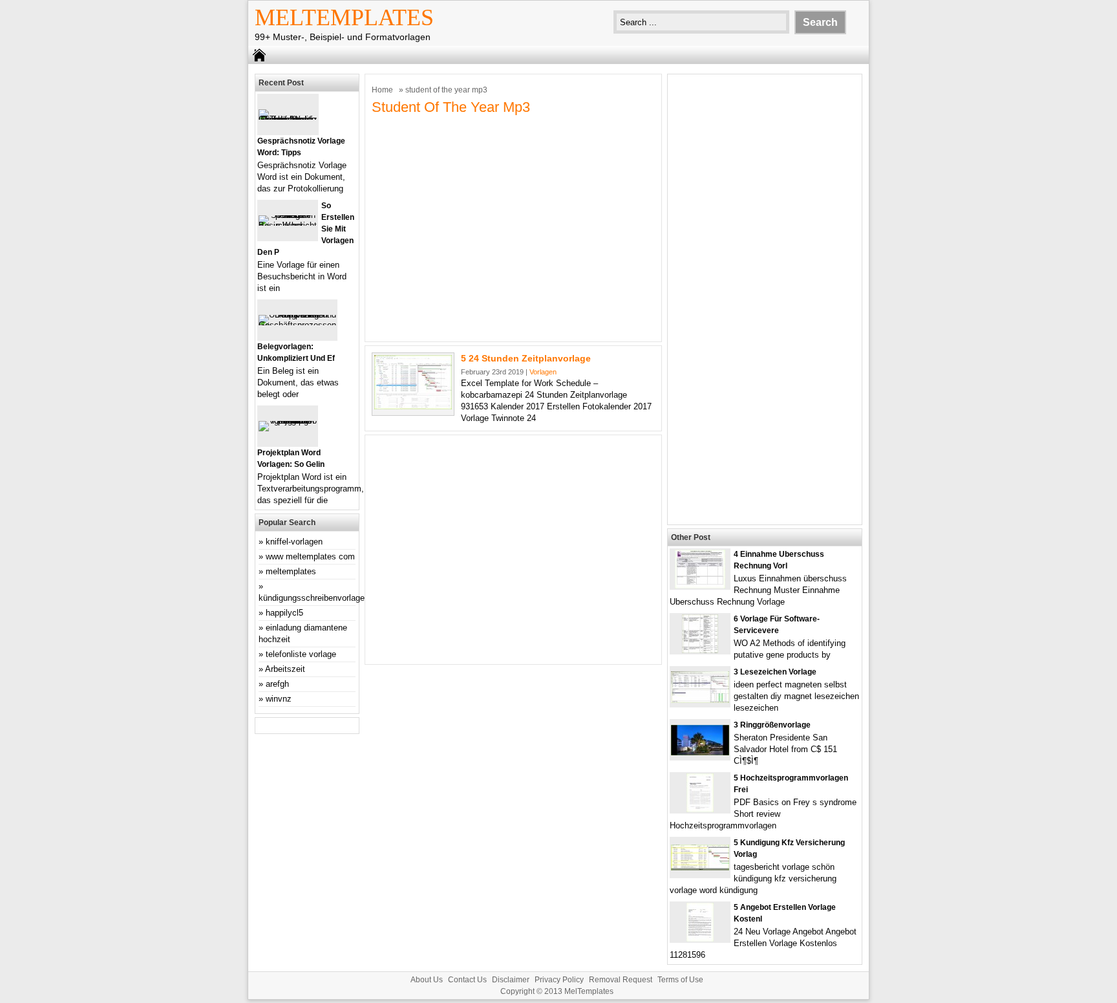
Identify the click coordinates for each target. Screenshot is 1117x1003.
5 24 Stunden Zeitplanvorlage (526, 358)
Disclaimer (510, 979)
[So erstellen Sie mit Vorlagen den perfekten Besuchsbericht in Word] (288, 225)
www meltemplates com (310, 556)
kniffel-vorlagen (294, 541)
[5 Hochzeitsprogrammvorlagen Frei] (700, 809)
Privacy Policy (559, 979)
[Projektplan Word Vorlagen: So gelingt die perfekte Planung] (288, 421)
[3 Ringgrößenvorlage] (700, 752)
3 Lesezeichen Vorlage (775, 671)
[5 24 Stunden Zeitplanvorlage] (413, 406)
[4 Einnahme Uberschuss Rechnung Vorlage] (700, 585)
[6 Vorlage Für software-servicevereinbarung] (700, 650)
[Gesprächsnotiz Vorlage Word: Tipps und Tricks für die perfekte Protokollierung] (288, 119)
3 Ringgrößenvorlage (772, 724)
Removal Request (620, 979)
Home (382, 89)
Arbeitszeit (285, 669)
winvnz (279, 699)
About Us (426, 979)
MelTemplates (344, 17)
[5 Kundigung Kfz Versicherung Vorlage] (700, 867)
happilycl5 (284, 613)
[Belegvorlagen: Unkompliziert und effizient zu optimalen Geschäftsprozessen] (297, 325)
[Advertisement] (513, 232)
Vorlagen (543, 372)
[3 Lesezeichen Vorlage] (700, 700)
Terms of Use (680, 979)
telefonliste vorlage (301, 654)
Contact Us (467, 979)
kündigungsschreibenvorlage (312, 598)
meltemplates (291, 571)
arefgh (277, 684)
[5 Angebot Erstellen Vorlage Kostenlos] (700, 939)
